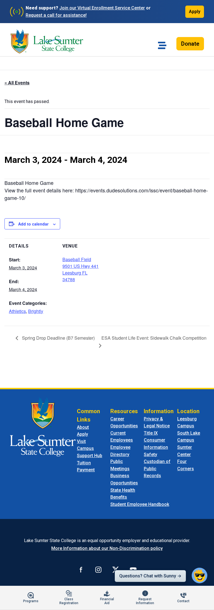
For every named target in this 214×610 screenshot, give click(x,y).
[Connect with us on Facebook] (81, 569)
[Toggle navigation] (162, 45)
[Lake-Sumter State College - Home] (47, 41)
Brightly (35, 311)
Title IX (151, 433)
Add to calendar (33, 224)
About (83, 427)
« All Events (17, 82)
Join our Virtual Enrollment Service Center (102, 8)
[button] (199, 575)
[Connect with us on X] (115, 569)
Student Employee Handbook (139, 504)
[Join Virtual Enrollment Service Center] (16, 11)
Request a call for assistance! (56, 15)
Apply (194, 11)
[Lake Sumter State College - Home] (43, 426)
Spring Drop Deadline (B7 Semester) (58, 338)
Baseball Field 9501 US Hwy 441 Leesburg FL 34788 (80, 269)
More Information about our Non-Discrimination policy (107, 548)
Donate (190, 43)
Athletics (17, 311)
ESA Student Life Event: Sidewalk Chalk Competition (153, 338)
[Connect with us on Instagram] (98, 569)
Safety (150, 454)
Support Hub (89, 455)
